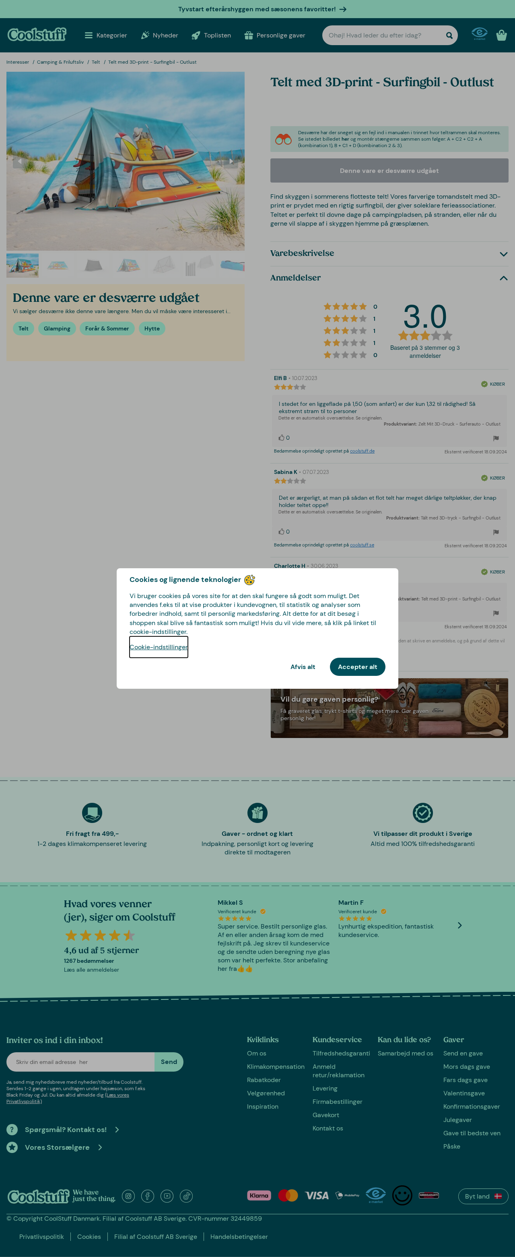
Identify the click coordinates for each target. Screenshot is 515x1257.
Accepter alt (357, 667)
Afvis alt (302, 667)
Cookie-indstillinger (159, 647)
